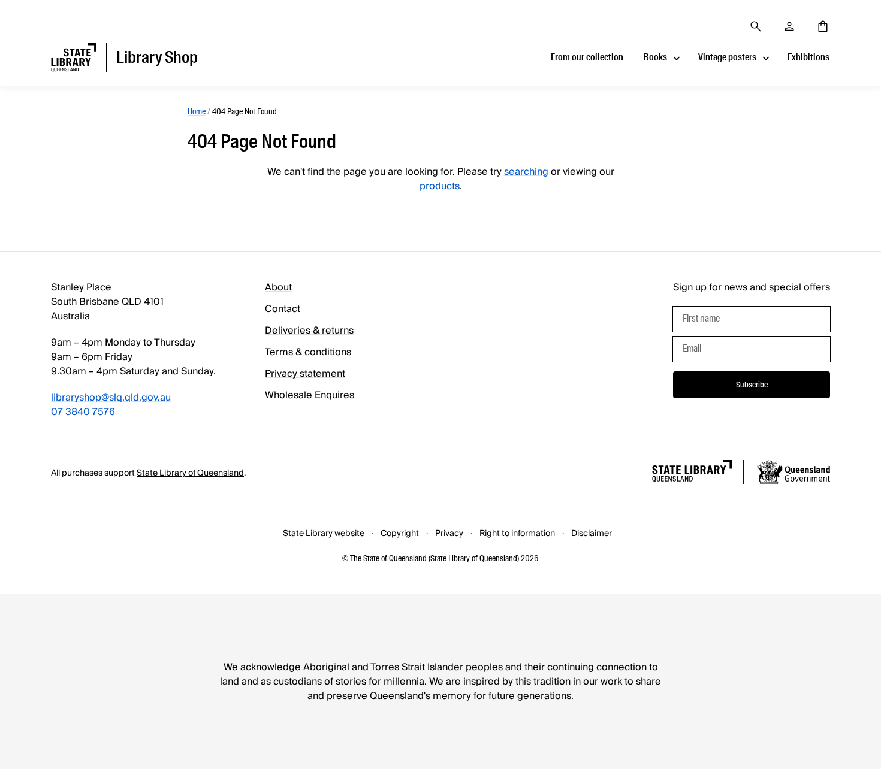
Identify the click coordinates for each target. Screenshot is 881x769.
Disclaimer (591, 533)
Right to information (517, 533)
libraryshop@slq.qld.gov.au (111, 397)
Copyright (400, 533)
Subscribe (752, 384)
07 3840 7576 (83, 412)
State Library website (323, 533)
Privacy (449, 533)
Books (655, 57)
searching (526, 172)
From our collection (587, 57)
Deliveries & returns (309, 330)
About (278, 287)
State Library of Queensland (190, 473)
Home (197, 111)
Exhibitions (808, 57)
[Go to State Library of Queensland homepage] (692, 473)
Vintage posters (727, 57)
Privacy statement (305, 373)
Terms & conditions (308, 352)
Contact (282, 309)
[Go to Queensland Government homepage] (793, 474)
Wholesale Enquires (309, 395)
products (440, 186)
